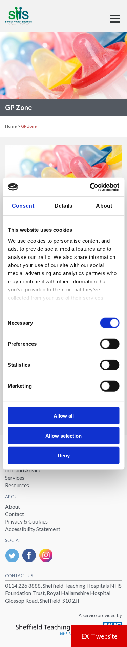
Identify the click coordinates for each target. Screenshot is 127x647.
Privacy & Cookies (26, 521)
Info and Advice (23, 470)
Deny (64, 455)
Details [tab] (63, 206)
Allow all (64, 416)
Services (14, 477)
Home (11, 126)
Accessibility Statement (32, 529)
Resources (17, 485)
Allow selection (63, 435)
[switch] (109, 344)
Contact (14, 514)
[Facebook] (29, 555)
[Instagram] (45, 555)
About (12, 506)
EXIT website (99, 636)
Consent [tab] (23, 206)
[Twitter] (12, 555)
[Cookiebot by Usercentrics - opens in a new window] (90, 187)
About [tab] (104, 206)
